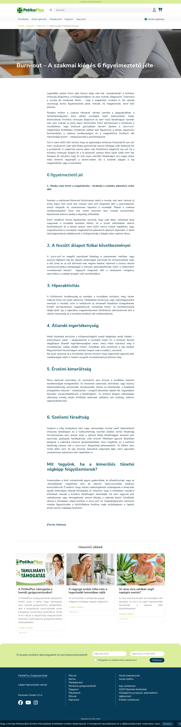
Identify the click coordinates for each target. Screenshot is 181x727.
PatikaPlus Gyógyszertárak (32, 675)
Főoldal (21, 26)
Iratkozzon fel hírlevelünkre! (91, 2)
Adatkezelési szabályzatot (124, 660)
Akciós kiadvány (155, 19)
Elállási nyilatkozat (129, 699)
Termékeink (23, 19)
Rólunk (72, 675)
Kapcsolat (81, 19)
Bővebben (164, 724)
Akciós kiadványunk (129, 675)
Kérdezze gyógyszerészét (82, 686)
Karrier (72, 679)
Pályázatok (74, 692)
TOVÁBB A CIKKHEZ (25, 628)
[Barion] (90, 712)
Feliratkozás (157, 660)
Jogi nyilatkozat (127, 686)
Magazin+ (69, 19)
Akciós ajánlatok (39, 19)
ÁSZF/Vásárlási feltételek (133, 689)
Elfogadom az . (117, 660)
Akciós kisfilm (126, 679)
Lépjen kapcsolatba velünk (32, 684)
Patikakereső (55, 19)
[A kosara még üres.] (160, 9)
